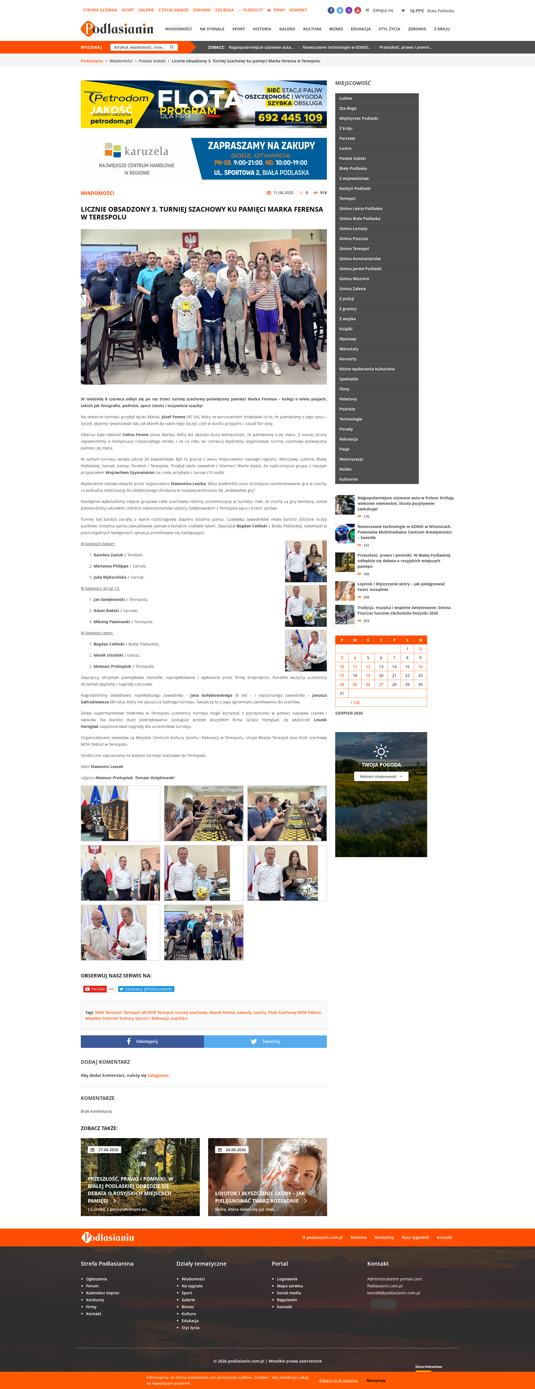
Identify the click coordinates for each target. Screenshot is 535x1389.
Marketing (384, 1237)
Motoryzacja (351, 459)
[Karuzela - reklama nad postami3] (204, 158)
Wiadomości (178, 28)
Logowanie (287, 1279)
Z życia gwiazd (174, 10)
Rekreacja (348, 439)
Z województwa (354, 178)
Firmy (279, 10)
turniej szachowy (191, 1012)
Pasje (344, 449)
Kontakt (298, 10)
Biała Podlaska (353, 168)
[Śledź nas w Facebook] (331, 10)
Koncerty (348, 358)
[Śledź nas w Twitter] (340, 10)
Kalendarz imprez (102, 1292)
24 (342, 684)
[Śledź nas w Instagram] (349, 10)
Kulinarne (348, 479)
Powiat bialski (152, 60)
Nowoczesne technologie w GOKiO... (337, 47)
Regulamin (287, 1299)
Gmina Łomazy (353, 228)
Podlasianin (92, 60)
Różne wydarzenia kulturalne (367, 368)
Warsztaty (349, 348)
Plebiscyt (253, 10)
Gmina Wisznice (354, 278)
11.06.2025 (282, 192)
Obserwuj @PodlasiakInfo (147, 989)
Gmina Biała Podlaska (359, 218)
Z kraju (442, 28)
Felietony (348, 399)
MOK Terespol (108, 1012)
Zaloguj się (382, 10)
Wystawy (347, 338)
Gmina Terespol (354, 248)
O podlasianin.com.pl (322, 1237)
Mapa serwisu (290, 1285)
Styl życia (389, 28)
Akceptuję (376, 1380)
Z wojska (347, 318)
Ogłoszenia (96, 1279)
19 (368, 675)
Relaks (345, 469)
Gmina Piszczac (353, 238)
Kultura (312, 28)
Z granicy (348, 308)
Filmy (344, 389)
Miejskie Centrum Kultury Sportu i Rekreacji (127, 1018)
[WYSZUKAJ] (172, 47)
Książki (345, 328)
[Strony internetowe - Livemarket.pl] (433, 1371)
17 (342, 675)
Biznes (336, 28)
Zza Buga (224, 10)
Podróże (347, 409)
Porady (346, 429)
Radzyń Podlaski (355, 188)
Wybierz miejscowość (378, 776)
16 (420, 666)
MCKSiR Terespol (157, 1012)
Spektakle (348, 379)
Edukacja (361, 28)
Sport (127, 10)
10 (342, 666)
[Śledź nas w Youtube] (357, 10)
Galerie (146, 10)
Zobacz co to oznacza (338, 1380)
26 (368, 684)
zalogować (158, 1075)
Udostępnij (146, 1041)
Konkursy (95, 1299)
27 (381, 684)
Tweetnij (270, 1041)
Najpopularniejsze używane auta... (261, 47)
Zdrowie (202, 10)
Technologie (350, 419)
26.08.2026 (107, 1149)
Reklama (359, 1237)
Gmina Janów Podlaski (360, 268)
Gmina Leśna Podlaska (360, 208)
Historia (262, 28)
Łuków (345, 98)
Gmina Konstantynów (360, 258)
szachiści (179, 1018)
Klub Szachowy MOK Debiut (294, 1012)
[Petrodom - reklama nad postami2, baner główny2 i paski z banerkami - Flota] (204, 103)
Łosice (345, 148)
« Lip (355, 702)
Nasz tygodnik (415, 1237)
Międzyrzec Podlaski (358, 118)
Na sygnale (212, 28)
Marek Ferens (222, 1012)
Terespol (131, 1012)
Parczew (347, 138)
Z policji (346, 298)
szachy (260, 1012)
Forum (92, 1285)
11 (355, 666)
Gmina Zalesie (352, 288)
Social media (289, 1292)
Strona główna (100, 10)
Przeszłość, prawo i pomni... (406, 47)
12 (368, 666)
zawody (244, 1012)
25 (355, 684)
